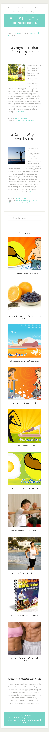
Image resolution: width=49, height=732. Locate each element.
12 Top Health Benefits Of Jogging (24, 573)
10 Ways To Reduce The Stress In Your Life (25, 51)
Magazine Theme (27, 718)
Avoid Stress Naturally (23, 201)
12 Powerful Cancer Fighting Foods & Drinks (24, 317)
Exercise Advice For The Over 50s (24, 531)
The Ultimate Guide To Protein (24, 273)
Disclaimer (20, 720)
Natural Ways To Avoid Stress (17, 203)
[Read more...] (20, 111)
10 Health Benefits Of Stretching (24, 361)
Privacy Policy (28, 720)
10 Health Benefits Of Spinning (24, 403)
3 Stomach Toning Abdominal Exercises (24, 659)
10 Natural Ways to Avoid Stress (24, 136)
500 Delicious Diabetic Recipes (24, 615)
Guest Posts (19, 118)
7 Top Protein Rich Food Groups (24, 488)
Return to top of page (24, 715)
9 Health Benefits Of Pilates (25, 446)
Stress (25, 118)
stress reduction (29, 120)
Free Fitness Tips (24, 18)
